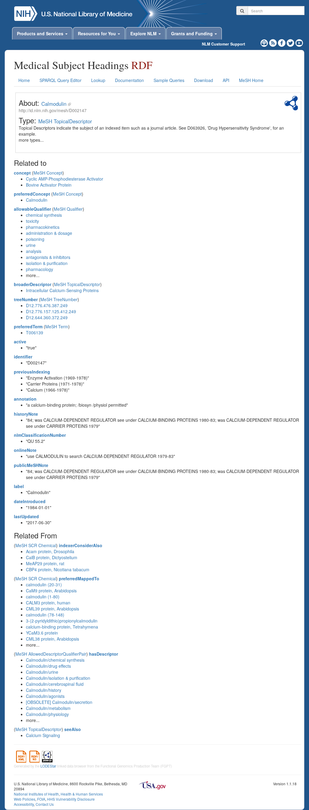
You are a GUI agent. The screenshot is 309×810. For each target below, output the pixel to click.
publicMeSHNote (31, 465)
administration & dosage (49, 233)
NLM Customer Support (223, 44)
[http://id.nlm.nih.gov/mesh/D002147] (69, 103)
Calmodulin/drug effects (48, 666)
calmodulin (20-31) (44, 584)
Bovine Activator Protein (49, 185)
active (20, 342)
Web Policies (24, 799)
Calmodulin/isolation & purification (58, 678)
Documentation (129, 80)
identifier (23, 357)
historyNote (26, 414)
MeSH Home (251, 80)
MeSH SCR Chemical (35, 545)
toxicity (32, 221)
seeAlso (72, 729)
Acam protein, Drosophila (50, 551)
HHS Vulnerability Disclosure (71, 799)
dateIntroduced (30, 501)
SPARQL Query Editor (60, 80)
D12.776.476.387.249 (47, 305)
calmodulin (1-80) (42, 597)
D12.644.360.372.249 (47, 317)
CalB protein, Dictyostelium (51, 557)
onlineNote (25, 450)
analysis (33, 251)
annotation (25, 399)
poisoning (35, 239)
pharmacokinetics (42, 227)
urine (31, 245)
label (19, 486)
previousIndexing (32, 372)
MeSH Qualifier (68, 209)
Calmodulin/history (43, 690)
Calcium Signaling (43, 735)
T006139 (34, 332)
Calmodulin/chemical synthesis (55, 660)
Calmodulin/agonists (45, 696)
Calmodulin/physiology (47, 714)
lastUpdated (26, 516)
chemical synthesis (44, 215)
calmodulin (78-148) (45, 615)
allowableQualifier (32, 209)
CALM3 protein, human (48, 603)
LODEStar (48, 766)
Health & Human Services (82, 793)
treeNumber (26, 299)
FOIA (41, 799)
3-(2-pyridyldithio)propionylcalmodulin (61, 621)
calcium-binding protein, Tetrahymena (62, 627)
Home (24, 80)
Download (203, 80)
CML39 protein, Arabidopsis (52, 609)
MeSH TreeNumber (59, 299)
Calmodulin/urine (42, 672)
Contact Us (45, 804)
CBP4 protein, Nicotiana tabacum (57, 569)
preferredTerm (28, 326)
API (226, 80)
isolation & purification (47, 263)
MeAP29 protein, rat (45, 563)
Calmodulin (53, 103)
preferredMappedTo (79, 578)
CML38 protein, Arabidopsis (52, 639)
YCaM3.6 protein (42, 633)
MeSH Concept (47, 173)
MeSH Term (56, 326)
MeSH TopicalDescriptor (65, 121)
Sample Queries (169, 80)
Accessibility (24, 804)
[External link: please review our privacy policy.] (282, 42)
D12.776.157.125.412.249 (51, 311)
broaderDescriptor (32, 284)
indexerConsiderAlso (80, 545)
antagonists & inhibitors (48, 257)
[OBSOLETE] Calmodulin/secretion (59, 702)
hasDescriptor (103, 654)
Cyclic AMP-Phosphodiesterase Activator (64, 179)
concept (22, 173)
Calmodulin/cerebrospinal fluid (55, 684)
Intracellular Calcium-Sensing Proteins (62, 290)
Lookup (98, 80)
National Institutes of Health (36, 793)
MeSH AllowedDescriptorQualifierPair (50, 654)
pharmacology (39, 269)
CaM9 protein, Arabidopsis (51, 591)
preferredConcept (32, 194)
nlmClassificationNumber (40, 435)
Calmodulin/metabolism (48, 708)
